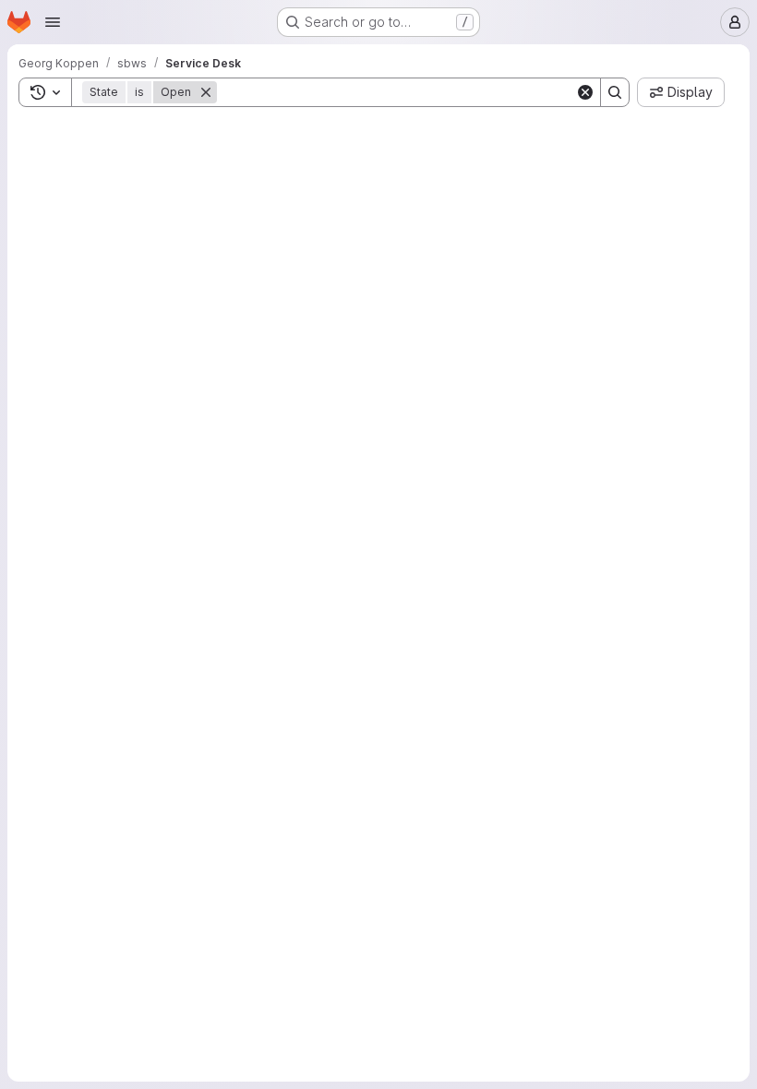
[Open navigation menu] (52, 22)
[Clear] (585, 92)
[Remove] (206, 92)
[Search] (615, 92)
